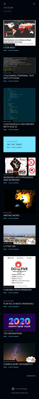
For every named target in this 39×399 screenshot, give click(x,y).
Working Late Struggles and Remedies (18, 178)
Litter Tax (9, 246)
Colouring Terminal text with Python (18, 76)
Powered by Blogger (21, 389)
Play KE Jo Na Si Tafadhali (18, 303)
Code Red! (9, 47)
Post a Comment (13, 50)
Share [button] (5, 50)
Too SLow (8, 7)
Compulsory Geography (18, 364)
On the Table (14, 144)
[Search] (34, 3)
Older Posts (31, 376)
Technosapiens (12, 333)
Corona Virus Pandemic (17, 289)
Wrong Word (11, 215)
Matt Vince (25, 393)
